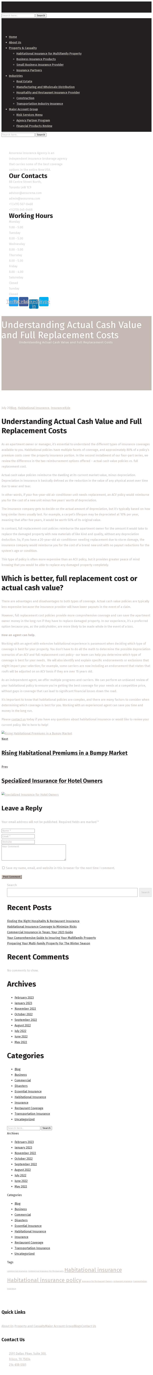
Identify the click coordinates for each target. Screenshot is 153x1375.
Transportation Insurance (32, 1114)
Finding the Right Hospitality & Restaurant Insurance (43, 921)
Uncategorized (25, 1119)
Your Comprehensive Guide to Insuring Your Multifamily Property (51, 938)
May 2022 (21, 1042)
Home (5, 342)
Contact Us (88, 1326)
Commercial (23, 1080)
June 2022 (21, 1036)
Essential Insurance (28, 1091)
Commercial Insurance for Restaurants (46, 1271)
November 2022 (25, 1008)
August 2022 (23, 1025)
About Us (7, 1326)
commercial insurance (17, 1271)
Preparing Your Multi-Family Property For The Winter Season (48, 943)
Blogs (77, 1326)
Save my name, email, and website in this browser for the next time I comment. (60, 868)
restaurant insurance (122, 1281)
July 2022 (20, 1031)
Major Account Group (59, 1326)
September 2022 (26, 1020)
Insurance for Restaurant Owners (97, 1281)
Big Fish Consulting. (93, 1372)
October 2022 (24, 1014)
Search (12, 885)
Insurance (58, 408)
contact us (18, 719)
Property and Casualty (29, 1326)
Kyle (67, 408)
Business (21, 1075)
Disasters (21, 1086)
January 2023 (23, 1003)
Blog (14, 342)
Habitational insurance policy (44, 1280)
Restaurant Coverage (29, 1108)
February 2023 (24, 997)
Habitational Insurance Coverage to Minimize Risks (42, 926)
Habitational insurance (93, 1270)
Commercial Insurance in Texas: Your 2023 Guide (40, 932)
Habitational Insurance (33, 408)
